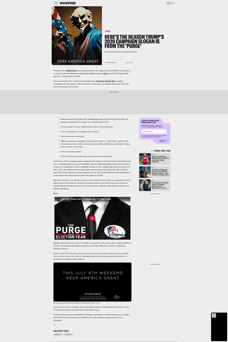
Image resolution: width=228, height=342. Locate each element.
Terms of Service (147, 136)
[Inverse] (68, 3)
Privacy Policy (157, 136)
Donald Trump (71, 71)
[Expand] (213, 314)
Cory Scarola (112, 62)
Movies (57, 334)
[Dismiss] (225, 314)
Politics (67, 334)
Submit (162, 141)
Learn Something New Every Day (150, 121)
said (105, 73)
